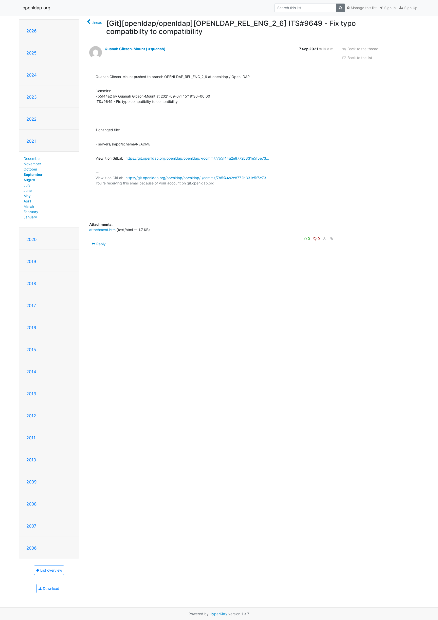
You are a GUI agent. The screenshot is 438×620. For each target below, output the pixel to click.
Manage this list (363, 8)
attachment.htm (102, 230)
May (27, 196)
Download (50, 588)
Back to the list (359, 57)
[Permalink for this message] (331, 238)
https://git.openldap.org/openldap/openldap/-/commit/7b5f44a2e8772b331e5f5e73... (197, 158)
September (33, 174)
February (31, 212)
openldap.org (36, 7)
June (28, 190)
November (32, 164)
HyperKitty (218, 614)
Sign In (389, 8)
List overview (50, 570)
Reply (100, 244)
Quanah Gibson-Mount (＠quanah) (135, 49)
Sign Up (410, 8)
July (27, 185)
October (30, 169)
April (27, 201)
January (30, 217)
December (32, 158)
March (29, 206)
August (29, 180)
